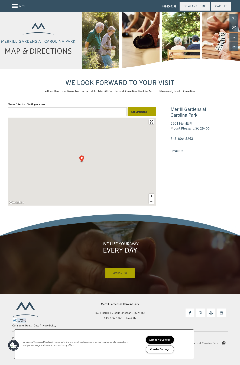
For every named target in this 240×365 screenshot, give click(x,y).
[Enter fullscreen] (151, 121)
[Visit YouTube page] (211, 313)
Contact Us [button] (120, 273)
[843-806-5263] (233, 18)
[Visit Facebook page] (190, 313)
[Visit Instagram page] (200, 313)
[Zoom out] (151, 201)
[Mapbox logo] (16, 202)
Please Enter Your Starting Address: (26, 104)
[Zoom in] (151, 196)
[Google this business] (221, 313)
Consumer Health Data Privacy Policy (34, 325)
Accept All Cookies (160, 339)
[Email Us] (233, 27)
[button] (195, 6)
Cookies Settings (160, 349)
